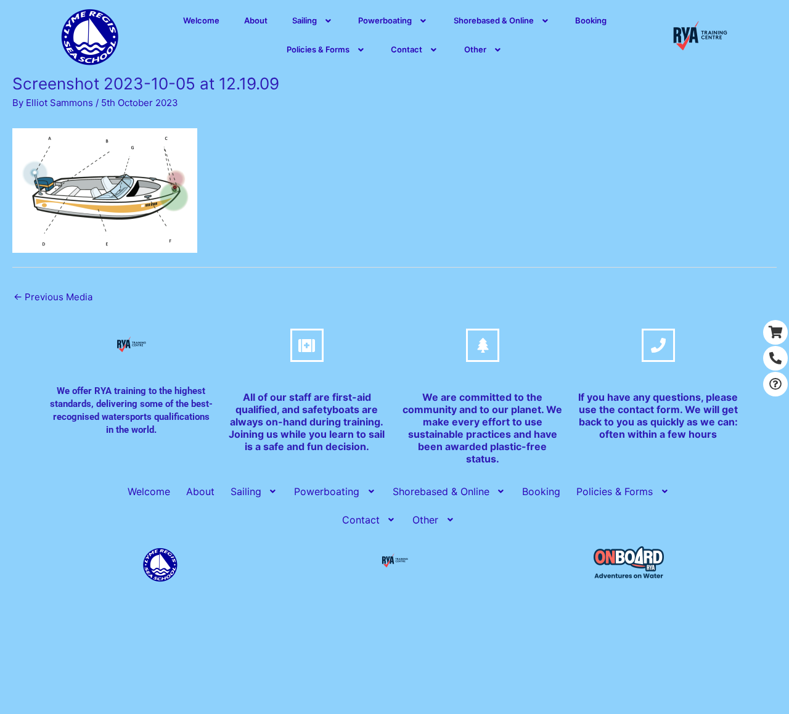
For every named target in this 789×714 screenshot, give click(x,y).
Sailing (304, 20)
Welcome (201, 20)
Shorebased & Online (494, 20)
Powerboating (385, 20)
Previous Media (53, 297)
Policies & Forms (318, 49)
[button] (313, 20)
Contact (406, 49)
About (256, 20)
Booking (591, 20)
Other (475, 49)
